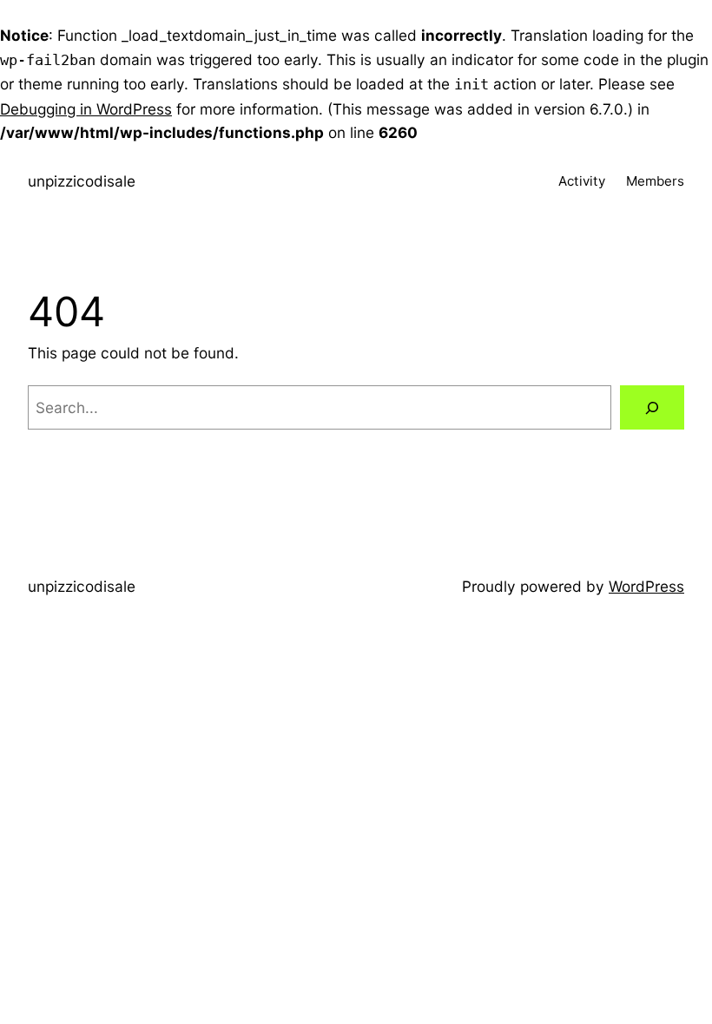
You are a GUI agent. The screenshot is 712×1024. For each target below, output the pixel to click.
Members (655, 181)
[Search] (652, 407)
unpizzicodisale (81, 181)
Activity (581, 181)
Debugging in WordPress (86, 109)
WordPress (646, 586)
